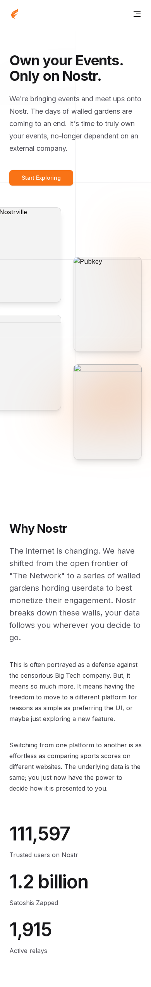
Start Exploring (41, 177)
